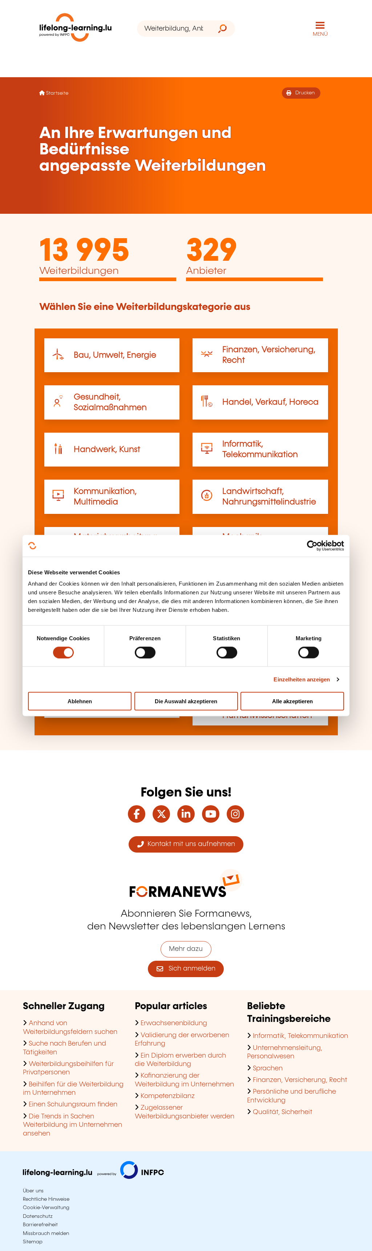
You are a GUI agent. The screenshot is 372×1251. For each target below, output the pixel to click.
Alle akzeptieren (292, 701)
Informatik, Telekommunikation (300, 1036)
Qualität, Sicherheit (282, 1112)
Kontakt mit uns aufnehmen (189, 844)
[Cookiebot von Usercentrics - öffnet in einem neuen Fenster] (312, 545)
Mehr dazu (186, 949)
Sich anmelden (189, 968)
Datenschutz (38, 1216)
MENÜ (320, 34)
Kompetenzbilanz (168, 1096)
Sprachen (268, 1068)
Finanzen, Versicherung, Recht (300, 1080)
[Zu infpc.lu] (93, 1177)
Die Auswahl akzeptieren (186, 701)
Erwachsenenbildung (174, 1023)
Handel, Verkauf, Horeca (270, 402)
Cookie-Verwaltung (46, 1207)
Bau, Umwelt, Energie (115, 355)
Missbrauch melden (46, 1233)
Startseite (57, 93)
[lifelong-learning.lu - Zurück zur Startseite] (75, 29)
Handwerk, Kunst (107, 449)
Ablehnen (80, 701)
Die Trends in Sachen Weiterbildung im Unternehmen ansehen (72, 1125)
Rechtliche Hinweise (46, 1199)
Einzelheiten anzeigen (302, 679)
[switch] (145, 652)
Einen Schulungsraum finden (73, 1104)
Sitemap (33, 1241)
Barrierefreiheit (40, 1224)
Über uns (33, 1190)
